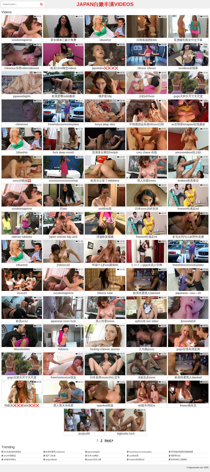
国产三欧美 (50, 455)
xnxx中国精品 (9, 455)
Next (108, 440)
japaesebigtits (93, 452)
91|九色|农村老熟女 (12, 452)
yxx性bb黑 (134, 455)
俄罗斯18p (175, 455)
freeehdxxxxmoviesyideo (140, 452)
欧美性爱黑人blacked (55, 452)
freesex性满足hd (136, 459)
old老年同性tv (9, 459)
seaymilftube (51, 459)
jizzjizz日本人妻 (94, 459)
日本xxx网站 (92, 455)
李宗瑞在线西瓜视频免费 (181, 452)
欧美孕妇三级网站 (178, 459)
